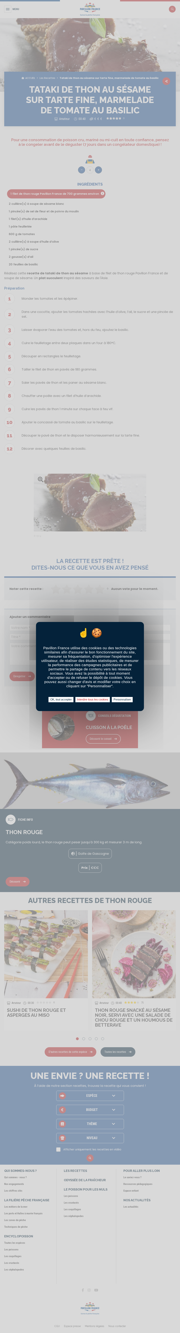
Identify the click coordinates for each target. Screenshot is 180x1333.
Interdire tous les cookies (92, 699)
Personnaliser (122, 699)
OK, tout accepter (61, 699)
